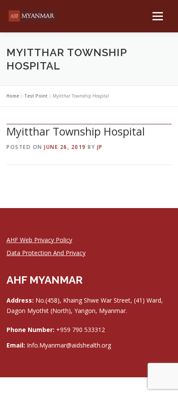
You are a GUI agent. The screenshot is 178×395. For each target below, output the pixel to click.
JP (100, 147)
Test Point (36, 96)
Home (12, 96)
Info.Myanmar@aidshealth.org (69, 345)
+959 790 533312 (80, 329)
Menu (157, 16)
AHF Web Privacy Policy (39, 240)
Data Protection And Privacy (46, 253)
